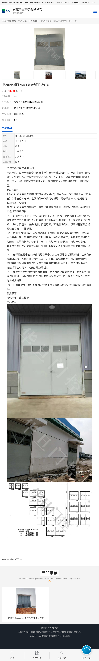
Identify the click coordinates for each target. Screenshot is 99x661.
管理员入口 (58, 636)
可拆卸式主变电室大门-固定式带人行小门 (74, 618)
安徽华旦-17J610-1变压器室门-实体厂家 (25, 618)
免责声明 (50, 636)
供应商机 (22, 21)
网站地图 (66, 636)
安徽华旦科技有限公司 (61, 632)
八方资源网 (42, 636)
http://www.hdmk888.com (12, 559)
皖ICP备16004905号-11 (44, 632)
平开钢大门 (34, 21)
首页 (14, 21)
